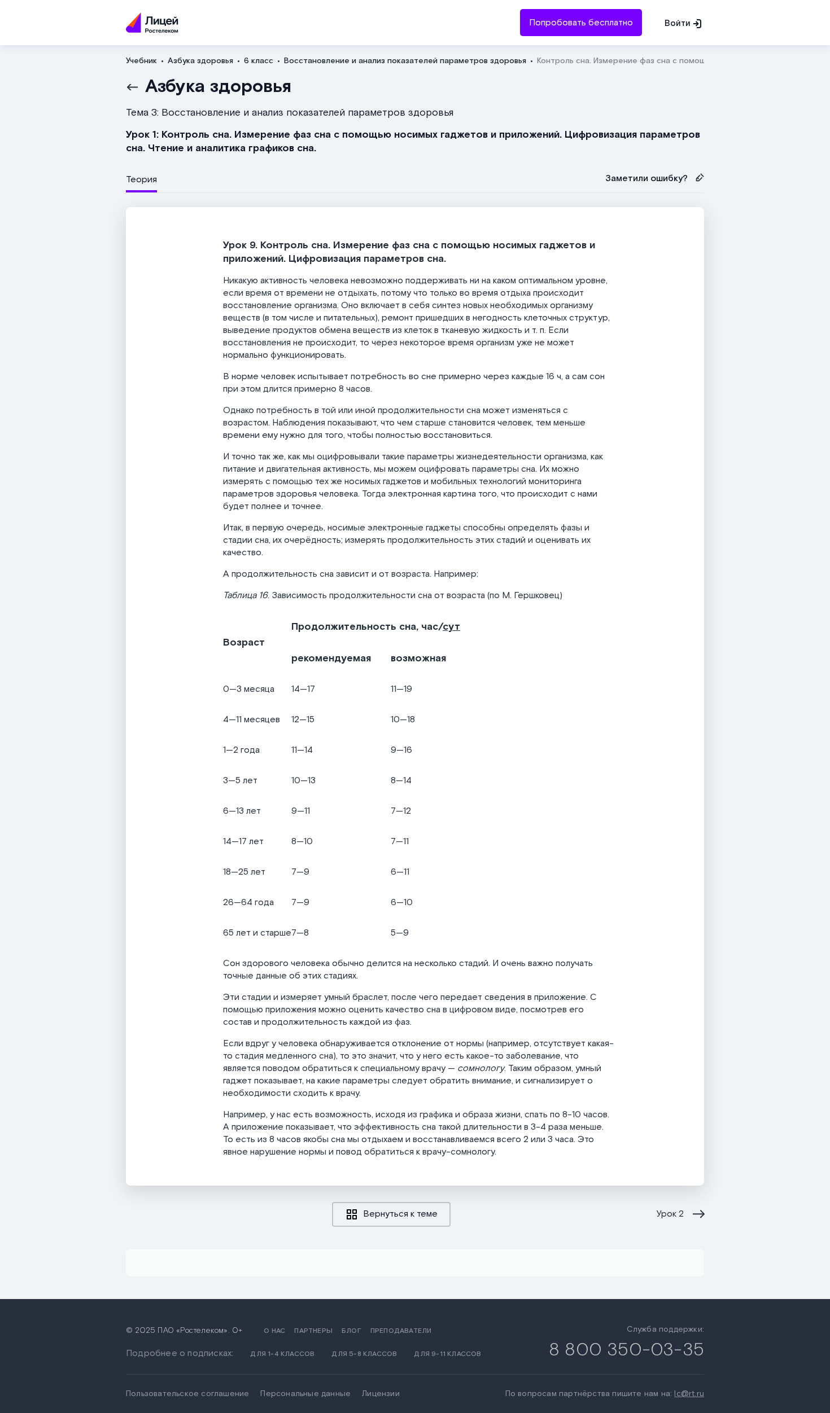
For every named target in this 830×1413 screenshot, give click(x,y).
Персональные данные (305, 1394)
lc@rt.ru (689, 1394)
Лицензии (381, 1394)
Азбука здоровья (218, 87)
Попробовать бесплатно (581, 23)
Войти (678, 23)
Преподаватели (401, 1331)
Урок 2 (670, 1214)
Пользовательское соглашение (187, 1394)
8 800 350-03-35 (626, 1350)
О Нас (274, 1331)
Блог (351, 1331)
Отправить (415, 74)
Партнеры (313, 1331)
